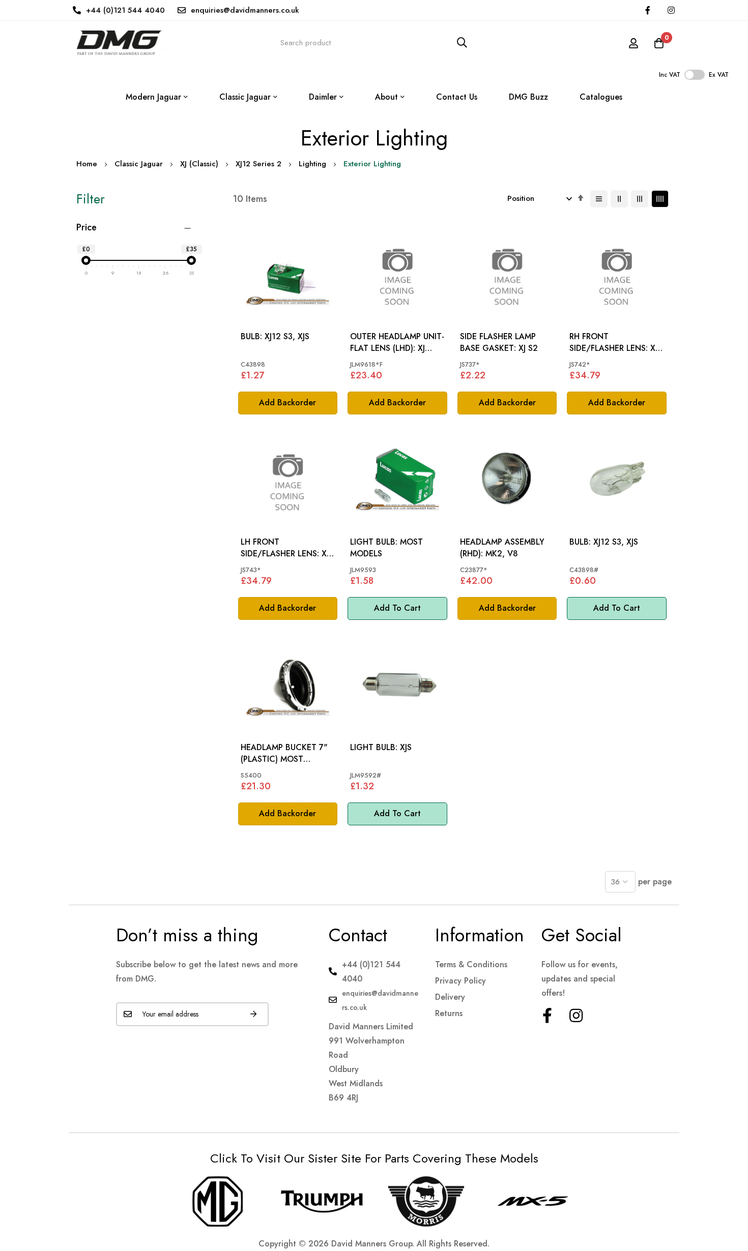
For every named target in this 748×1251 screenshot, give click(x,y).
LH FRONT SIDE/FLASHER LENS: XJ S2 (285, 548)
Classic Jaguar (138, 163)
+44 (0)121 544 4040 (125, 10)
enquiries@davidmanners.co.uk (245, 10)
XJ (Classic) (199, 163)
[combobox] (374, 42)
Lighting (312, 163)
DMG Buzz (528, 97)
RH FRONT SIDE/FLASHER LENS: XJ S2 (613, 342)
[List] (599, 198)
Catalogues (601, 97)
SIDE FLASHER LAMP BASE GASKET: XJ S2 (499, 342)
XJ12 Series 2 (258, 163)
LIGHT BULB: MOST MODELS (386, 548)
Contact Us (456, 97)
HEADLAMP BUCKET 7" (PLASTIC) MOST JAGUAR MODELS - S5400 (284, 753)
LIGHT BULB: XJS (381, 747)
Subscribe (253, 1014)
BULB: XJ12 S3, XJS (275, 336)
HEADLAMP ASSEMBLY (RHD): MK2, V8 (502, 548)
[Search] (462, 42)
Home (86, 163)
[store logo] (119, 42)
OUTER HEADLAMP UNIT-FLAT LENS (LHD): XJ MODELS (397, 342)
